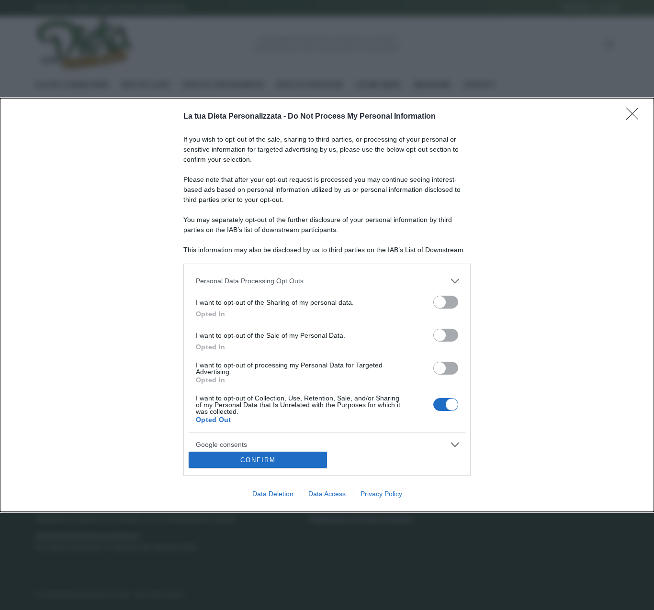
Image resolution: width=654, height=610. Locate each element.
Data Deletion (272, 494)
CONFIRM (258, 460)
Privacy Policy (381, 494)
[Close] (635, 117)
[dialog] (327, 305)
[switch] (445, 302)
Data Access (327, 494)
